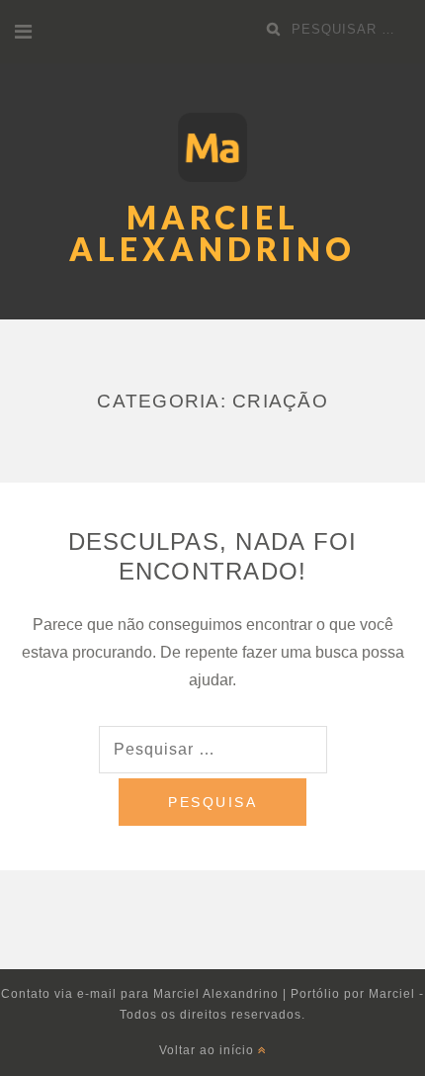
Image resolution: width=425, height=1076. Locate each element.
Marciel (392, 994)
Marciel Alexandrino (212, 233)
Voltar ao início (208, 1050)
